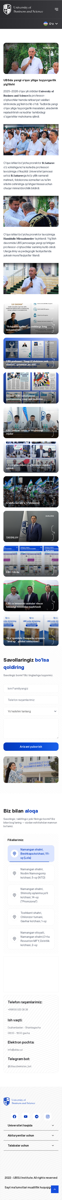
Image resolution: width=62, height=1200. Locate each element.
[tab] (31, 853)
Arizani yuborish (31, 746)
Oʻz (51, 23)
